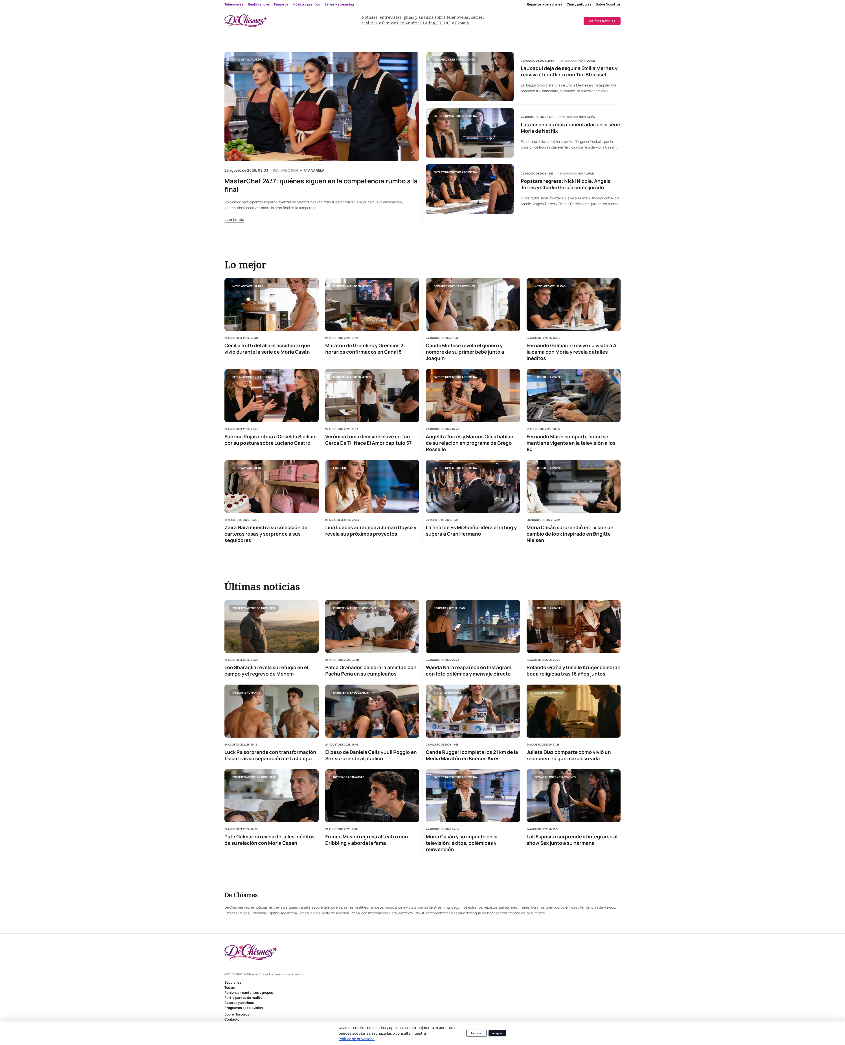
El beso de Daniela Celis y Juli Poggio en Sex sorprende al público (371, 755)
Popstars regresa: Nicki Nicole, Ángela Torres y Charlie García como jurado (566, 184)
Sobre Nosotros (608, 4)
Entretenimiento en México (352, 286)
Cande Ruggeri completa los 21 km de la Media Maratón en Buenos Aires (472, 755)
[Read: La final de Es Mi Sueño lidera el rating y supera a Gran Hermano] (473, 486)
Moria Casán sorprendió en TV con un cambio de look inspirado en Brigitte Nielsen (570, 534)
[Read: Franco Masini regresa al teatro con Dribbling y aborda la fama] (372, 795)
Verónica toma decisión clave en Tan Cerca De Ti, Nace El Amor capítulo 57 (368, 439)
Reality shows (259, 4)
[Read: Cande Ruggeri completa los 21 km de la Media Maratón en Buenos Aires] (473, 711)
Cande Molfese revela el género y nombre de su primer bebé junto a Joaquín (465, 352)
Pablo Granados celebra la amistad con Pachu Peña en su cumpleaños (371, 670)
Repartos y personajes (544, 4)
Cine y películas (579, 4)
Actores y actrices (239, 1002)
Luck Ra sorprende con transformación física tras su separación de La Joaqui (270, 755)
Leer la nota (234, 219)
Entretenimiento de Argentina (455, 116)
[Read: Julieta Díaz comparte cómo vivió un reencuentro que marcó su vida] (574, 711)
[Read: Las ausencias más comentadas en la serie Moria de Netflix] (470, 133)
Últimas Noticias (602, 21)
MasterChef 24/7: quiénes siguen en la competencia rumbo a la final (321, 185)
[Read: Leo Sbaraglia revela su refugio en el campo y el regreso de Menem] (271, 626)
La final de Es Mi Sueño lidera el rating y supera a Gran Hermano (471, 530)
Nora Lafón (587, 60)
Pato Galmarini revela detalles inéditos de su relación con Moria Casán (269, 840)
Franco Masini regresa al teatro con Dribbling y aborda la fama (366, 840)
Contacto (231, 1019)
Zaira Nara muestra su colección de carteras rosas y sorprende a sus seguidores (265, 534)
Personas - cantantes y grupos (248, 992)
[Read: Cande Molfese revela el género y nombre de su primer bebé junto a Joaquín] (473, 304)
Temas (229, 987)
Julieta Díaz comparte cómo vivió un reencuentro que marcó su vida (569, 755)
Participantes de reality (243, 997)
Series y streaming (339, 4)
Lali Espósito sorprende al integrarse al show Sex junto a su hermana (572, 840)
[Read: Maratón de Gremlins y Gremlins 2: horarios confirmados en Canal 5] (372, 304)
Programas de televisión (243, 1007)
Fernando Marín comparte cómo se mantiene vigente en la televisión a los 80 (571, 442)
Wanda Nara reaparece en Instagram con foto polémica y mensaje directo (468, 670)
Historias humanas (548, 377)
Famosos (281, 4)
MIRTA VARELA (311, 170)
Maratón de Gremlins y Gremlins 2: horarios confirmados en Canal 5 (365, 348)
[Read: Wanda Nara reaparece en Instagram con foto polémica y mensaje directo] (473, 626)
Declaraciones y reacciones (454, 59)
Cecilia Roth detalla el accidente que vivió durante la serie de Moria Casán (267, 348)
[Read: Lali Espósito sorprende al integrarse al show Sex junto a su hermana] (574, 795)
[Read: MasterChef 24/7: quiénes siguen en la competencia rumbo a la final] (321, 106)
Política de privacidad (357, 1038)
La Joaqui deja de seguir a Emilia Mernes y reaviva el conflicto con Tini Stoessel (569, 71)
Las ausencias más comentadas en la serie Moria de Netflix (570, 127)
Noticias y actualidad (247, 59)
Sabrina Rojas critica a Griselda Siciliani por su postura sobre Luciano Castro (270, 439)
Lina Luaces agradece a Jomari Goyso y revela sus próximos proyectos (370, 530)
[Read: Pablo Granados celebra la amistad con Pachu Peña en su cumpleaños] (372, 626)
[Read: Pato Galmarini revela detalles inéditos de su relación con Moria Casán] (271, 795)
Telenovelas (233, 4)
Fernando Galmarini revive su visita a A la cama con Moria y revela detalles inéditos (571, 352)
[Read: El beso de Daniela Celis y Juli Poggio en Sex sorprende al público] (372, 711)
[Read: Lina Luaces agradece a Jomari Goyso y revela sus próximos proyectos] (372, 486)
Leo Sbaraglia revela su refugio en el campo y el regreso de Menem (266, 670)
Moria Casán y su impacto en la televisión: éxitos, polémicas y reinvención (462, 843)
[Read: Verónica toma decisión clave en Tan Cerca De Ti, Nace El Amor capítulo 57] (372, 395)
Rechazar (477, 1033)
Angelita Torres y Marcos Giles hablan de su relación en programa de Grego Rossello (469, 442)
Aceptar (497, 1033)
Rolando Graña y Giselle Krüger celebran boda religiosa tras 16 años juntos (574, 670)
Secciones (232, 982)
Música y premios (306, 4)
